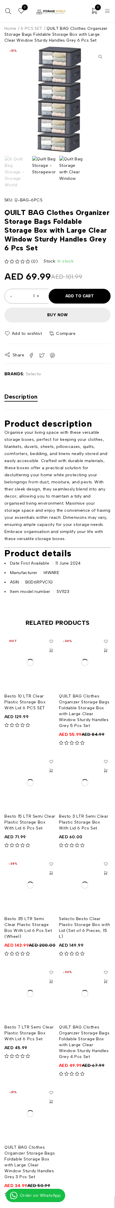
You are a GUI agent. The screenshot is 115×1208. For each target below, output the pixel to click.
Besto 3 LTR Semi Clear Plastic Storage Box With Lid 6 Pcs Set (83, 822)
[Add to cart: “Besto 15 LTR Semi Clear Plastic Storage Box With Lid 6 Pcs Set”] (51, 770)
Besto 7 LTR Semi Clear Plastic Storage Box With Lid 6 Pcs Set (29, 1033)
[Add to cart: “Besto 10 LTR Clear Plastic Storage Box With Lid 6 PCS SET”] (51, 650)
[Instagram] (83, 11)
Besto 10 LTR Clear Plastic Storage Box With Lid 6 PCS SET (24, 702)
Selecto (33, 373)
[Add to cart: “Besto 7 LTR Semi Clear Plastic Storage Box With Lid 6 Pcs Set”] (51, 981)
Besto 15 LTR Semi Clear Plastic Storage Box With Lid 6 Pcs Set (29, 822)
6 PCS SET (31, 28)
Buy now (57, 315)
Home (10, 28)
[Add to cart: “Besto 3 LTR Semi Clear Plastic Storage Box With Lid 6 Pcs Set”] (105, 770)
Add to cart (79, 296)
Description (21, 396)
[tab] (21, 397)
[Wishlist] (23, 333)
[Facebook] (74, 11)
